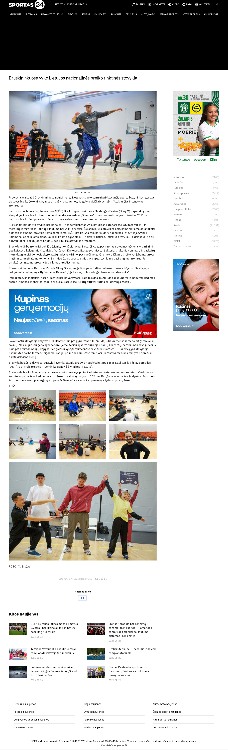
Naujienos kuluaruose (165, 727)
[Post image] (18, 629)
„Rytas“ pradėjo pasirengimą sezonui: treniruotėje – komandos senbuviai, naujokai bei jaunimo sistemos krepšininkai (130, 630)
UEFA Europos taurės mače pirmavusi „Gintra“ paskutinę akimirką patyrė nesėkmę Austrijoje (54, 628)
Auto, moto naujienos (165, 704)
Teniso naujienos (23, 727)
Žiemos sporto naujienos (167, 711)
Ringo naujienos (92, 704)
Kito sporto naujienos (165, 719)
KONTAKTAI (205, 4)
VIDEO (175, 4)
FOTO (189, 4)
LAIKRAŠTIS (158, 4)
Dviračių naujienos (93, 711)
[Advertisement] (114, 44)
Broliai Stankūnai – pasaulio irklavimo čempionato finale (133, 651)
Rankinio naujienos (93, 719)
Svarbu (88, 579)
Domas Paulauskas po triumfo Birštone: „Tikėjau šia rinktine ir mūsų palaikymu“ (129, 671)
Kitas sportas (77, 579)
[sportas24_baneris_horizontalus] (83, 337)
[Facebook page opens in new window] (217, 4)
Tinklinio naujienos (93, 727)
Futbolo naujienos (24, 711)
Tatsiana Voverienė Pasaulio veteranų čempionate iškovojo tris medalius (54, 651)
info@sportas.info (187, 741)
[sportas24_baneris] (196, 329)
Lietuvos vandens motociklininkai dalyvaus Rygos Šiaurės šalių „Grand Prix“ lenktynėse (54, 671)
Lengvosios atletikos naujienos (31, 719)
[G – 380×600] (196, 162)
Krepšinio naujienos (25, 704)
